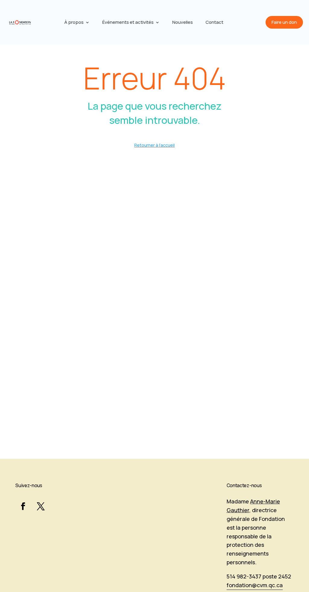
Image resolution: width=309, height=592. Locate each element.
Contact (214, 22)
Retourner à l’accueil (154, 145)
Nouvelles (182, 22)
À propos (74, 22)
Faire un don (284, 22)
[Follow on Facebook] (22, 506)
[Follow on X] (41, 506)
